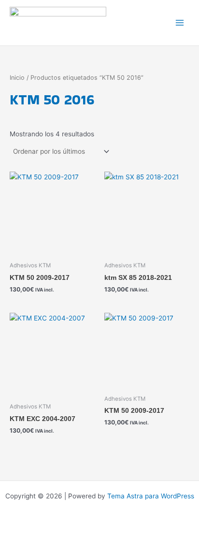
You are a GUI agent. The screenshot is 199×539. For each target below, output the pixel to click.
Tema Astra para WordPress (150, 496)
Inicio (17, 77)
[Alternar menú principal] (180, 23)
